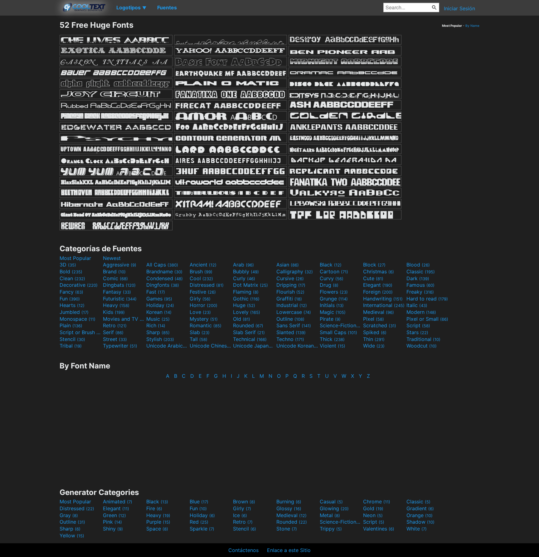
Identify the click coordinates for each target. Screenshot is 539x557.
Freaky (420, 292)
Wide (374, 346)
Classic (420, 271)
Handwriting (383, 298)
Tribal (71, 346)
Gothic (246, 298)
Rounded (248, 325)
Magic (333, 312)
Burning (288, 501)
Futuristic (120, 298)
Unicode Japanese (254, 346)
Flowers (334, 292)
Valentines (378, 529)
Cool (201, 278)
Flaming (246, 292)
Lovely (246, 312)
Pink (112, 522)
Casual (331, 501)
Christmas (378, 271)
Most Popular (75, 258)
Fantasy (117, 292)
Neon (373, 515)
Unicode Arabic (167, 346)
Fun (70, 298)
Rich (155, 325)
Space (157, 529)
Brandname (164, 271)
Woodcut (421, 346)
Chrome (376, 501)
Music (158, 319)
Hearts (72, 305)
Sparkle (202, 529)
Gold (373, 508)
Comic (115, 278)
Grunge (334, 298)
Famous (420, 285)
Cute (373, 278)
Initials (332, 305)
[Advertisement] (30, 113)
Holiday (160, 305)
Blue (199, 501)
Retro (115, 325)
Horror (203, 305)
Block (374, 265)
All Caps (162, 265)
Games (159, 298)
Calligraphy (294, 271)
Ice (240, 515)
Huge (244, 305)
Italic (416, 305)
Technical (250, 339)
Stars (417, 332)
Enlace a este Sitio (289, 550)
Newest (112, 258)
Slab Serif (249, 332)
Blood (418, 265)
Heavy (116, 305)
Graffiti (289, 298)
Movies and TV (124, 319)
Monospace (77, 319)
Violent (332, 346)
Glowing (334, 508)
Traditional (423, 339)
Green (114, 515)
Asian (287, 265)
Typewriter (120, 346)
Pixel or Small (427, 319)
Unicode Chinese (210, 346)
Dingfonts (162, 285)
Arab (243, 265)
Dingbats (119, 285)
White (416, 529)
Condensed (164, 278)
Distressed (207, 285)
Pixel (373, 319)
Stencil (72, 339)
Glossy (288, 508)
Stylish (160, 339)
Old (241, 319)
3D (68, 265)
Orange (419, 515)
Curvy (331, 278)
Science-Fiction (341, 325)
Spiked (374, 332)
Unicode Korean (297, 346)
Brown (244, 501)
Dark (417, 278)
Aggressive (119, 265)
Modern (421, 312)
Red (199, 522)
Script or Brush (80, 332)
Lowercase (293, 312)
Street (115, 339)
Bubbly (246, 271)
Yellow (72, 535)
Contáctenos (243, 550)
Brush (201, 271)
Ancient (203, 265)
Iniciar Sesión (459, 8)
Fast (155, 292)
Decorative (79, 285)
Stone (286, 529)
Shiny (113, 529)
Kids (114, 312)
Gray (69, 515)
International (384, 305)
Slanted (291, 332)
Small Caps (338, 332)
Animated (117, 501)
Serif (113, 332)
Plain (71, 325)
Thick (332, 339)
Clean (72, 278)
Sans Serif (293, 325)
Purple (158, 522)
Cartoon (334, 271)
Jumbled (74, 312)
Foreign (378, 292)
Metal (330, 515)
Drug (329, 285)
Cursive (290, 278)
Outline (290, 319)
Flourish (290, 292)
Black (331, 265)
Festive (203, 292)
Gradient (420, 508)
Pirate (330, 319)
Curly (244, 278)
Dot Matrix (250, 285)
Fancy (71, 292)
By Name (472, 25)
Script (418, 325)
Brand (114, 271)
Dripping (290, 285)
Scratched (379, 325)
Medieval (378, 312)
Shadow (420, 522)
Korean (159, 312)
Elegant (377, 285)
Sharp (158, 332)
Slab (200, 332)
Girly (200, 298)
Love (200, 312)
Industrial (291, 305)
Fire (154, 508)
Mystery (204, 319)
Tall (198, 339)
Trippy (331, 529)
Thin (374, 339)
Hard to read (427, 298)
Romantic (205, 325)
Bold (71, 271)
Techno (290, 339)
